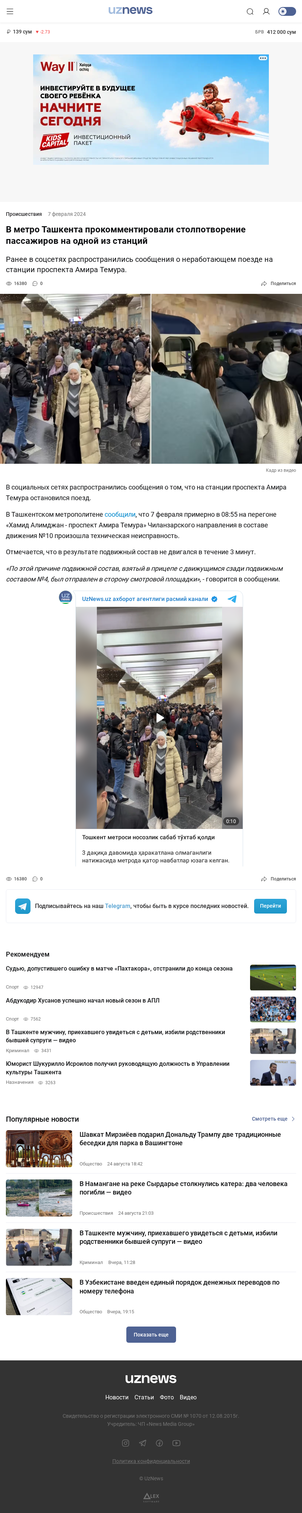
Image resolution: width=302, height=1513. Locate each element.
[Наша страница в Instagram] (125, 1443)
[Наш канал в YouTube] (176, 1443)
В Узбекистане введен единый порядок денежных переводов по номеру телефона (180, 1286)
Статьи (144, 1397)
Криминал (91, 1262)
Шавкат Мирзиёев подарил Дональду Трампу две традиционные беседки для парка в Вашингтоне (180, 1139)
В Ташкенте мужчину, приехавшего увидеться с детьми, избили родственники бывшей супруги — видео (178, 1237)
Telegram (117, 906)
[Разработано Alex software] (151, 1498)
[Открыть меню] (10, 11)
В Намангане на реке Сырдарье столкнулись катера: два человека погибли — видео (184, 1188)
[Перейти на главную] (130, 11)
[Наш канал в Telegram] (142, 1443)
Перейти (270, 906)
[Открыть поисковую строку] (250, 11)
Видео (188, 1397)
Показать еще (151, 1335)
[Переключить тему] (287, 11)
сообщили (120, 514)
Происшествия (24, 214)
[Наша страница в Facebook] (159, 1443)
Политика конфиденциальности (151, 1461)
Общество (91, 1164)
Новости (117, 1397)
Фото (167, 1397)
